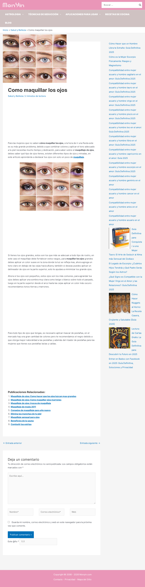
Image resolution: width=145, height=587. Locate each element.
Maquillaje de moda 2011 (23, 406)
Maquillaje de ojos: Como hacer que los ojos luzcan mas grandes (43, 396)
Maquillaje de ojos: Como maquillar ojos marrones (36, 399)
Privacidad (70, 579)
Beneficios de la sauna (22, 420)
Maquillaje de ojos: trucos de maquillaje (31, 403)
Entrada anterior (12, 443)
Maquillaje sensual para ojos (25, 417)
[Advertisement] (51, 121)
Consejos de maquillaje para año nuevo (31, 410)
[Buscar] (140, 5)
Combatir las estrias (21, 424)
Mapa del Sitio (84, 579)
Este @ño (13, 541)
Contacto (58, 579)
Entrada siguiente (90, 443)
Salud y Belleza (15, 96)
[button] (22, 14)
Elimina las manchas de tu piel (26, 413)
